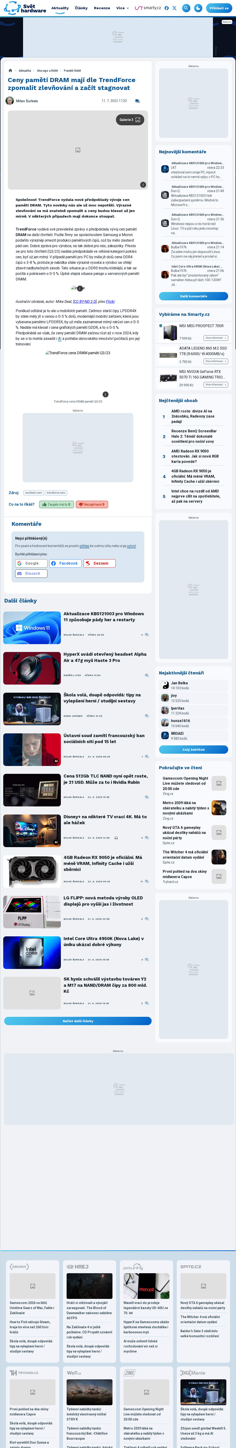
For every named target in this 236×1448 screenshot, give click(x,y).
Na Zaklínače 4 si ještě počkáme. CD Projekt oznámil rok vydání (89, 1332)
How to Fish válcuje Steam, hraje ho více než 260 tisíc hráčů (30, 1327)
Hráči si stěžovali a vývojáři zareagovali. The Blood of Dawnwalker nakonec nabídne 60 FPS (89, 1310)
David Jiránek (73, 716)
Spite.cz (168, 843)
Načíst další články (78, 1021)
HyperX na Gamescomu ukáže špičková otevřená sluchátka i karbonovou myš (146, 1327)
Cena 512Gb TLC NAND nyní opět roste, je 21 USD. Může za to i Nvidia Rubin (106, 779)
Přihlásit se (219, 8)
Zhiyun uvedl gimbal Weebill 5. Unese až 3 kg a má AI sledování (203, 1433)
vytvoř (131, 546)
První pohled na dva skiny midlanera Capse (185, 874)
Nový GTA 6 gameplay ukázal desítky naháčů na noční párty (184, 832)
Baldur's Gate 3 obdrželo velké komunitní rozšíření (199, 1333)
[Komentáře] (137, 101)
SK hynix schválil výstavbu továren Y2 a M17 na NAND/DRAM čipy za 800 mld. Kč (105, 985)
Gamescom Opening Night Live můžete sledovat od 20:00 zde (185, 783)
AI (60, 338)
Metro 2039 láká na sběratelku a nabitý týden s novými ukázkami (186, 808)
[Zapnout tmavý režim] (198, 8)
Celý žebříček (194, 749)
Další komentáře (193, 296)
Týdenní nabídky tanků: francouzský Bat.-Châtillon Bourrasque (87, 1433)
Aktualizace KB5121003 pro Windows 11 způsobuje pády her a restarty (104, 616)
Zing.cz (168, 794)
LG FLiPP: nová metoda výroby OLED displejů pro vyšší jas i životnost (103, 901)
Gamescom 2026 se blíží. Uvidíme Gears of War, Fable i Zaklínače (32, 1308)
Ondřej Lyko (72, 675)
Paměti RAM (72, 70)
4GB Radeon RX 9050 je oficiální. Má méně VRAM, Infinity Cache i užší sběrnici (103, 863)
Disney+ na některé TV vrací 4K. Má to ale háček (105, 819)
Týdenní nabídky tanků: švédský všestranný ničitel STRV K (86, 1414)
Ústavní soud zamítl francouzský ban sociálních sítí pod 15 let (104, 738)
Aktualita (25, 70)
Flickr (110, 301)
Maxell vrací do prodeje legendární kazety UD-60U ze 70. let (146, 1308)
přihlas (84, 546)
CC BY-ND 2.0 (85, 301)
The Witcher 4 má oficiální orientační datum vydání (185, 854)
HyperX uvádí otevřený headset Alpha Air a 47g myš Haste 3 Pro (105, 657)
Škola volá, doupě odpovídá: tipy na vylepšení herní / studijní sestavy (102, 698)
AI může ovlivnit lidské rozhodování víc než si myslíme (141, 1346)
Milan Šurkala (27, 101)
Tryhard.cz (170, 882)
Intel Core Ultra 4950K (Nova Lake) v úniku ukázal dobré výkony (104, 941)
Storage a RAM (47, 70)
